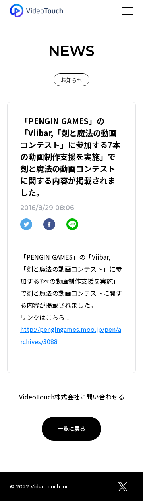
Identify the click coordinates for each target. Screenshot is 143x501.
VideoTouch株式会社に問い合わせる (71, 396)
